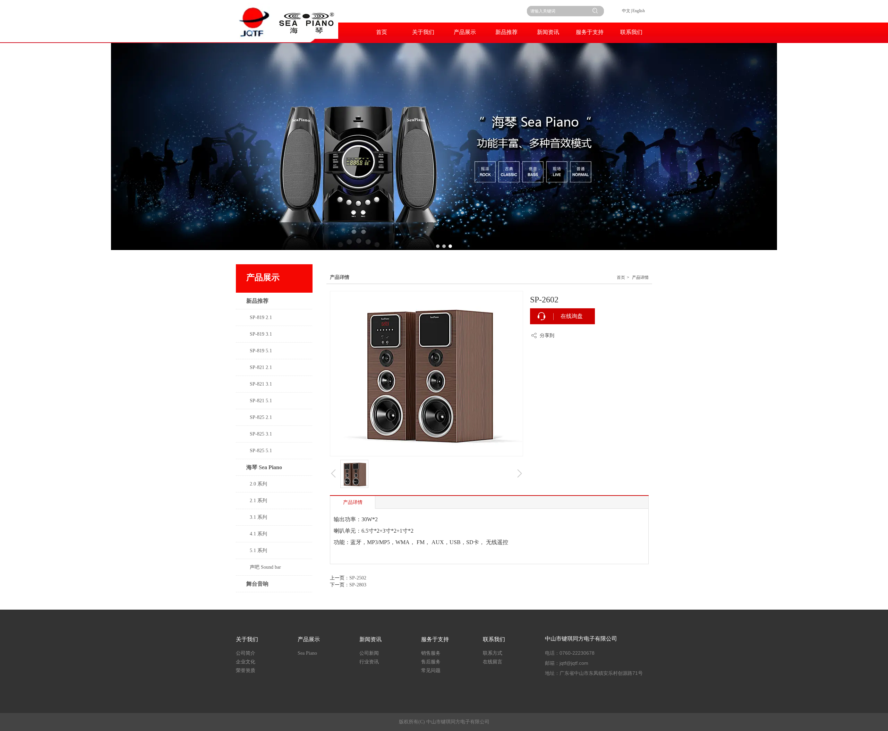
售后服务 (431, 661)
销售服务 (431, 653)
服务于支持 (435, 639)
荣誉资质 (245, 670)
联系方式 (492, 653)
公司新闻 (369, 653)
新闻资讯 (370, 639)
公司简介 (245, 653)
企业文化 (245, 661)
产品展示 (309, 639)
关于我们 (247, 639)
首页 (621, 277)
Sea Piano (307, 653)
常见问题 (431, 670)
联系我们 (494, 639)
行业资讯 (369, 661)
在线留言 (492, 661)
